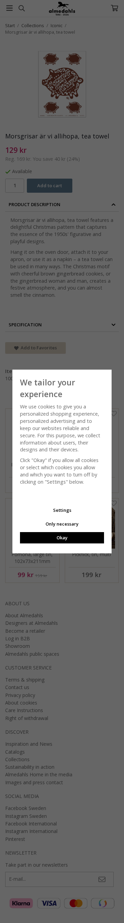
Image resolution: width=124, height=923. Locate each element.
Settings (62, 510)
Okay (62, 537)
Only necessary (62, 524)
